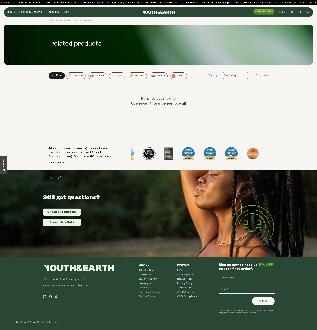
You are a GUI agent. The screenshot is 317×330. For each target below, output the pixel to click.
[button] (11, 12)
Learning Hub (146, 283)
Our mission (55, 162)
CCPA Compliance (187, 296)
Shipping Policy (185, 274)
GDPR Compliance (187, 292)
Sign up (263, 301)
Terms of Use (184, 288)
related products (83, 21)
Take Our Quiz (146, 270)
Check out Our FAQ (62, 212)
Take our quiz (264, 12)
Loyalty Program (148, 279)
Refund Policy (184, 279)
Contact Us (145, 288)
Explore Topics (147, 296)
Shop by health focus (60, 21)
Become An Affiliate (149, 292)
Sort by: (213, 75)
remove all (176, 104)
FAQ (179, 270)
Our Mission (145, 274)
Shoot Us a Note (62, 222)
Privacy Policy (184, 283)
